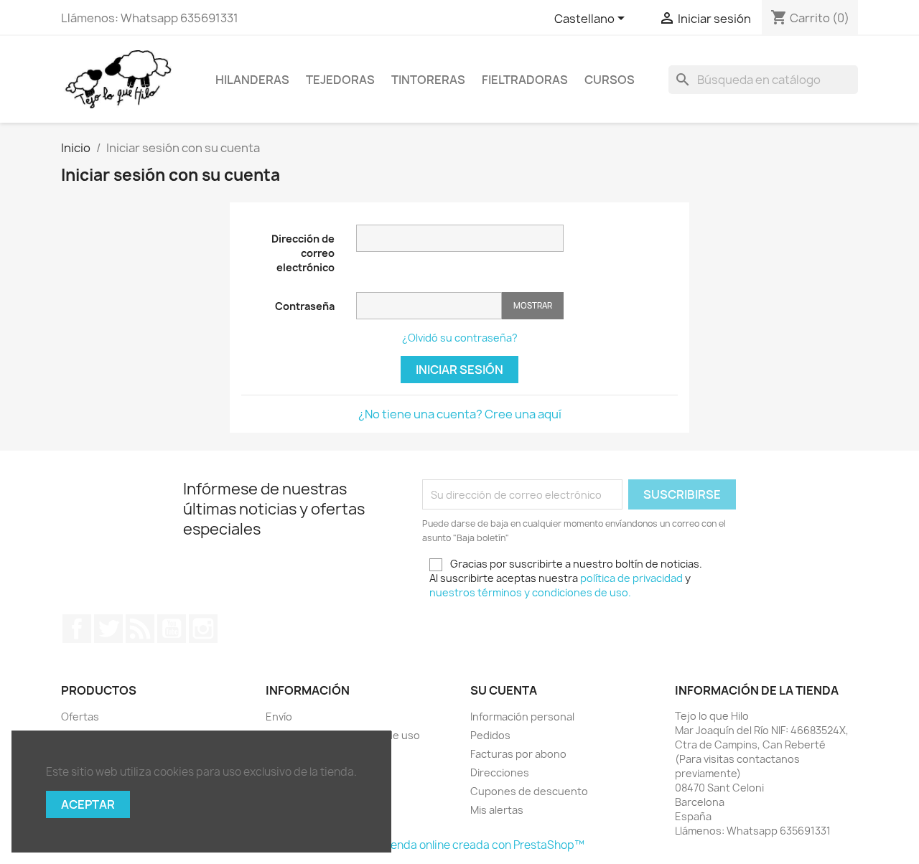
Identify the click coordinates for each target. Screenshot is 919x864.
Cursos (609, 80)
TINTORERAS (428, 80)
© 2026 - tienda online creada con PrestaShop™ (459, 845)
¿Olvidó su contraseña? (460, 337)
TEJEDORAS (340, 80)
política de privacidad (631, 578)
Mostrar (532, 305)
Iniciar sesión (459, 369)
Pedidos (490, 735)
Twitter (108, 628)
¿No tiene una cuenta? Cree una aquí (459, 414)
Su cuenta (503, 690)
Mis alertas (496, 810)
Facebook (76, 628)
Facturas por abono (518, 754)
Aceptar (88, 804)
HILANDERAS (252, 80)
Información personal (522, 716)
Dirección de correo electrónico (303, 253)
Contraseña (305, 306)
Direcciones (499, 772)
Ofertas (80, 716)
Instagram (203, 628)
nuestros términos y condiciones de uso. (530, 592)
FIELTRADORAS (525, 80)
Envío (279, 716)
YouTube (171, 628)
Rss (140, 628)
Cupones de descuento (529, 791)
